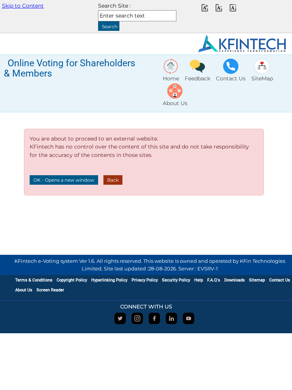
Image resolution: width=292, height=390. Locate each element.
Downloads (234, 280)
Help (198, 280)
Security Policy (176, 280)
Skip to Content (23, 5)
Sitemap (257, 280)
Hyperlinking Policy (109, 280)
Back (113, 180)
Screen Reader (50, 290)
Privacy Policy (145, 280)
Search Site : (114, 5)
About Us (23, 290)
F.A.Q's (213, 280)
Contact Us (279, 280)
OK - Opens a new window (63, 180)
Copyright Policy (72, 280)
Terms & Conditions (33, 280)
